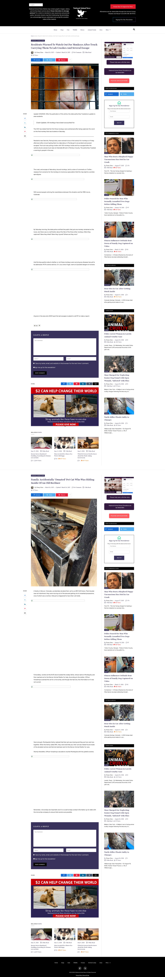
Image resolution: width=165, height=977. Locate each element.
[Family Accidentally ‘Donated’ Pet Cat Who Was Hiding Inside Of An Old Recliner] (64, 586)
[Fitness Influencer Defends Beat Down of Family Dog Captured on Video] (119, 229)
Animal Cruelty (92, 30)
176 (128, 165)
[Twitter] (25, 123)
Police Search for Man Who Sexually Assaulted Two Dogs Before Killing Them (116, 201)
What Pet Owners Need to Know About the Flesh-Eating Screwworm (87, 456)
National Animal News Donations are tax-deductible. (120, 71)
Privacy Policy (79, 975)
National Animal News (38, 40)
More (107, 30)
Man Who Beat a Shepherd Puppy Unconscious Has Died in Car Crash (118, 159)
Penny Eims (40, 52)
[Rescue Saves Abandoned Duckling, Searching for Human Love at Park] (41, 443)
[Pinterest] (25, 131)
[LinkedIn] (25, 127)
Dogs (62, 30)
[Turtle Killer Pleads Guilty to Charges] (119, 406)
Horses (82, 30)
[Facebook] (25, 118)
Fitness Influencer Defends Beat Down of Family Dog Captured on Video (118, 243)
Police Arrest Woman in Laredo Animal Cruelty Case (117, 335)
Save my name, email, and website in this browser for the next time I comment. (62, 363)
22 (56, 459)
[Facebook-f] (80, 968)
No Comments (77, 52)
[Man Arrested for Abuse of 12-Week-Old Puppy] (64, 443)
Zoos (101, 30)
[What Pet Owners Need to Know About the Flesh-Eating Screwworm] (88, 443)
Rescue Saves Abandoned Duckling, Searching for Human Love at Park (41, 456)
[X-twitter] (85, 968)
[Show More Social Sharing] (70, 60)
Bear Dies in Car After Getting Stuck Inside (117, 290)
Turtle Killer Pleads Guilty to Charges (116, 418)
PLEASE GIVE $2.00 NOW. (119, 80)
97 (128, 207)
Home (55, 30)
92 (127, 249)
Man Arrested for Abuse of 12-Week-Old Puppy (63, 455)
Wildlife (75, 30)
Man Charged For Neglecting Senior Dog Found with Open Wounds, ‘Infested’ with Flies (116, 378)
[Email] (25, 136)
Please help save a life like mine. (120, 62)
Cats (68, 30)
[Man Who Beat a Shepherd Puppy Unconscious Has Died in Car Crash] (119, 145)
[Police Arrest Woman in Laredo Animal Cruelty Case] (119, 322)
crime (106, 195)
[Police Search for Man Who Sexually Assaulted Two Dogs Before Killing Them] (119, 187)
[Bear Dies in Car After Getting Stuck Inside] (119, 277)
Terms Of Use (86, 975)
